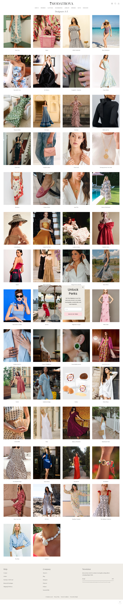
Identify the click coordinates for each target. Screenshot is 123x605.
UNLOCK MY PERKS (73, 314)
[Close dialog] (83, 287)
